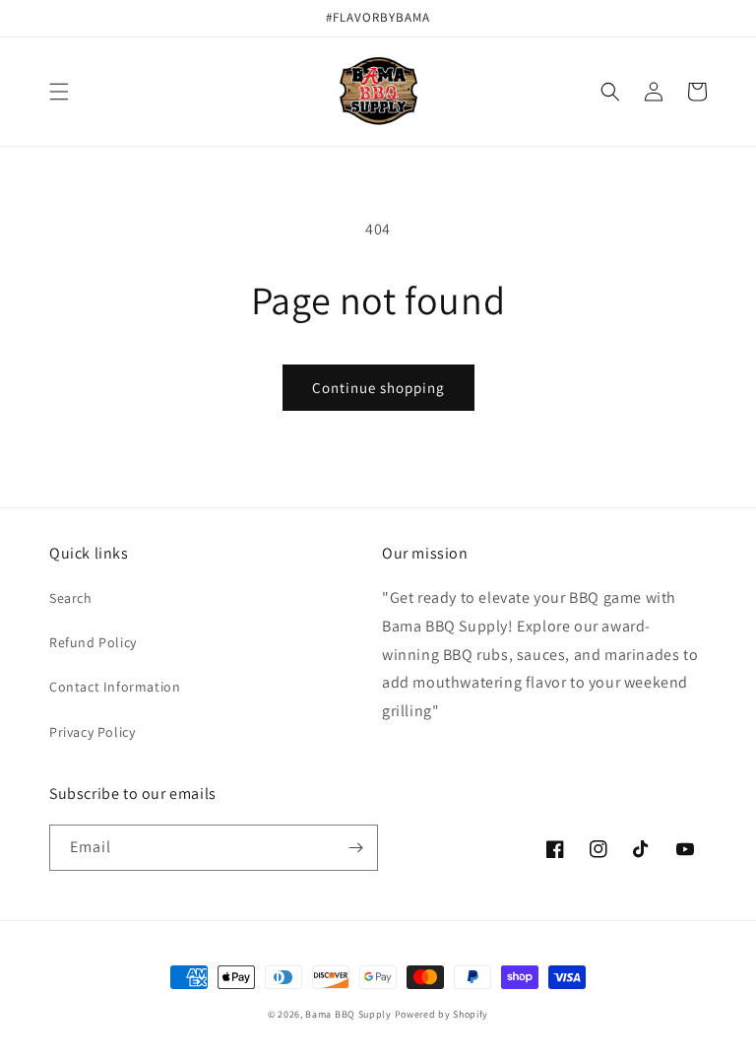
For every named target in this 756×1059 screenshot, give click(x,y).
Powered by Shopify (442, 1014)
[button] (59, 91)
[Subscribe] (355, 848)
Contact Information (114, 686)
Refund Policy (93, 642)
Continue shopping (378, 387)
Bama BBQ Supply (348, 1014)
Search (71, 598)
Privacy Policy (92, 732)
